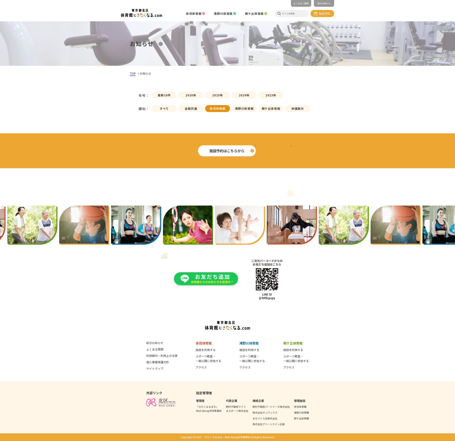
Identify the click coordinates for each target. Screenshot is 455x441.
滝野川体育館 (244, 108)
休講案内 (297, 108)
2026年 (191, 95)
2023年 (271, 95)
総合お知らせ (324, 3)
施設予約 (324, 13)
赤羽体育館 (217, 108)
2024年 (244, 95)
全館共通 (191, 108)
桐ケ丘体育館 (271, 108)
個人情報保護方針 (157, 362)
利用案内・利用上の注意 (162, 356)
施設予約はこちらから (226, 150)
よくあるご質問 (301, 3)
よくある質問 (154, 349)
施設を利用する (206, 350)
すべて (164, 108)
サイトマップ (154, 368)
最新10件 (164, 95)
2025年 (217, 95)
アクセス (201, 367)
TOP (133, 73)
